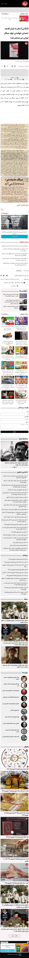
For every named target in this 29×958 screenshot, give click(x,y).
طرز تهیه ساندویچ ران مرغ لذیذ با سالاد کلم (17, 490)
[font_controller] (7, 66)
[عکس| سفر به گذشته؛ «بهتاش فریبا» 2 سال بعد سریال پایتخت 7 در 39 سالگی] (14, 655)
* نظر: (27, 422)
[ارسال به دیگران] (15, 67)
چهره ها (25, 672)
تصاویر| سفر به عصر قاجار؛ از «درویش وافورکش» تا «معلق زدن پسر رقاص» (14, 579)
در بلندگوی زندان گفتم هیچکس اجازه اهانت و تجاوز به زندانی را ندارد (14, 250)
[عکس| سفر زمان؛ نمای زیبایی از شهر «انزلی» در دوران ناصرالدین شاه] (23, 295)
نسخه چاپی (13, 286)
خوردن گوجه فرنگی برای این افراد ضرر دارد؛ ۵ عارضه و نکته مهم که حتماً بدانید (14, 477)
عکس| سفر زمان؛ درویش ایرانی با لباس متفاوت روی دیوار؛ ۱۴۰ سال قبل (15, 505)
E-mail (26, 417)
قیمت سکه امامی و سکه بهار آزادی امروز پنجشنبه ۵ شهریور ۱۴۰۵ (15, 588)
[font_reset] (4, 66)
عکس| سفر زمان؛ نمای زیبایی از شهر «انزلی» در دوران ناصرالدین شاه (11, 295)
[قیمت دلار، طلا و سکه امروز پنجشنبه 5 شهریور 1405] (14, 780)
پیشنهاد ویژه (23, 438)
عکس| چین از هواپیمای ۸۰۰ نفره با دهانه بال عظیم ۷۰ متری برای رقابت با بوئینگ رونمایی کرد (14, 549)
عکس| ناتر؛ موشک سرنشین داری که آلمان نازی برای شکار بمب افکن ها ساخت (13, 520)
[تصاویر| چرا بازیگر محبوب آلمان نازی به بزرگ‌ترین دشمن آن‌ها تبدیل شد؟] (23, 705)
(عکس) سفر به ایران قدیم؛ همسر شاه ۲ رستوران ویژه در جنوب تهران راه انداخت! (14, 259)
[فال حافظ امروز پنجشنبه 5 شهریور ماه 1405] (14, 826)
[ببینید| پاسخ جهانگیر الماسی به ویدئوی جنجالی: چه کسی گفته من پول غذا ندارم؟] (23, 698)
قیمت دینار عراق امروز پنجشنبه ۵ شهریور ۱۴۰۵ (16, 575)
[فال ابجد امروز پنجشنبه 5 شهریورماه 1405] (14, 758)
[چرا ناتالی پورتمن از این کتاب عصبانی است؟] (23, 685)
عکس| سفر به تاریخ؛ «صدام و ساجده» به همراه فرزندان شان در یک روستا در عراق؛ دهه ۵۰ (14, 493)
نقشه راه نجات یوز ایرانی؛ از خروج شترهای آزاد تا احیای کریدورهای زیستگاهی (14, 513)
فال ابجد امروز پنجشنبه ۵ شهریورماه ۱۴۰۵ (17, 559)
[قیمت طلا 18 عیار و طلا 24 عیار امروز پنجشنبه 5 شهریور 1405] (14, 802)
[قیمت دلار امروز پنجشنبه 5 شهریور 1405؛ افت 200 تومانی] (14, 848)
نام (27, 412)
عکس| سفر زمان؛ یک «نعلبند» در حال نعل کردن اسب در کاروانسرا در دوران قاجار (14, 538)
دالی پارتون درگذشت (14, 710)
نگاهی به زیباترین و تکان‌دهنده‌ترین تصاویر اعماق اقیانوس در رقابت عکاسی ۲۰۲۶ (15, 501)
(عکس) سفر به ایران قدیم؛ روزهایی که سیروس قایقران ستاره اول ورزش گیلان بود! (14, 264)
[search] (6, 4)
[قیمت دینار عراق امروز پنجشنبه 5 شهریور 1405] (14, 872)
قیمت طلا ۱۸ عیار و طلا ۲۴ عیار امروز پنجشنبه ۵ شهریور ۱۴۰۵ (14, 566)
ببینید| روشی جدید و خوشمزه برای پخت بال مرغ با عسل (14, 509)
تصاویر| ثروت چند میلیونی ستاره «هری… (10, 690)
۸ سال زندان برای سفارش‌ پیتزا (19, 542)
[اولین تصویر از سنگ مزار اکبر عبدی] (23, 718)
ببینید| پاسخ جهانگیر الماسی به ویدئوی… (10, 697)
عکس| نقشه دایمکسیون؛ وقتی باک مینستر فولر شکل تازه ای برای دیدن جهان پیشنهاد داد (13, 486)
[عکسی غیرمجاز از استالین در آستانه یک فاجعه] (23, 308)
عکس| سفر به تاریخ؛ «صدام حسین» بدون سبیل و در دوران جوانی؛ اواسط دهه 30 (15, 644)
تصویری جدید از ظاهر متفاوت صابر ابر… (10, 723)
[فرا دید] (25, 4)
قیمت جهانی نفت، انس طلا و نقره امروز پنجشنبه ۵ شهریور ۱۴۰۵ (15, 593)
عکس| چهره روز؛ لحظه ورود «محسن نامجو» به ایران (15, 517)
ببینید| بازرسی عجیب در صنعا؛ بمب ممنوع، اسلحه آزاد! (14, 535)
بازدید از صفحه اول (19, 283)
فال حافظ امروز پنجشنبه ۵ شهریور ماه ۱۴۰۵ (17, 570)
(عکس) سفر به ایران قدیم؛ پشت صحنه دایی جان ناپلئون (14, 246)
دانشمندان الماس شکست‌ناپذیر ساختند (18, 545)
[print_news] (12, 67)
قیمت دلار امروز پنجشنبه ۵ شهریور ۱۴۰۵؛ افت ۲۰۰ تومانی (14, 572)
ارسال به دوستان (7, 283)
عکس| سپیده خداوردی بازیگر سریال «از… (10, 736)
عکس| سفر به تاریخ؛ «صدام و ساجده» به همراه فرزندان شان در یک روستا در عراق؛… (11, 301)
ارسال (14, 432)
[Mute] (5, 228)
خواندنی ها (23, 291)
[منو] (2, 4)
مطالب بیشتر (14, 936)
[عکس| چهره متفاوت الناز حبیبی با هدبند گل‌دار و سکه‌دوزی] (23, 731)
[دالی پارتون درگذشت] (23, 712)
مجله (26, 599)
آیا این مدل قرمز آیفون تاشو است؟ (18, 532)
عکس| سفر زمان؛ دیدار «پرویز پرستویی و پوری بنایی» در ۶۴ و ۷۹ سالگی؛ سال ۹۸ (14, 528)
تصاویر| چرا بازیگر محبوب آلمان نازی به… (10, 704)
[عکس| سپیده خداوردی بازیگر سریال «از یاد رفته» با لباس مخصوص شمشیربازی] (23, 738)
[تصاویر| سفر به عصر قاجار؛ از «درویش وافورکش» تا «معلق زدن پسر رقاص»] (14, 610)
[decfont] (2, 66)
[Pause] (3, 228)
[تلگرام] (6, 276)
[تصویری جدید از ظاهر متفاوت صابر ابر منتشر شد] (23, 725)
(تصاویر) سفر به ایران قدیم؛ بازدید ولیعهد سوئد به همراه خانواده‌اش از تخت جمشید (14, 254)
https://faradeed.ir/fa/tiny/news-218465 (10, 279)
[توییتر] (3, 276)
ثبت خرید (14, 237)
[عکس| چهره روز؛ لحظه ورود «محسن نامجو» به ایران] (23, 679)
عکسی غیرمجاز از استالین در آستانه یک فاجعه (17, 463)
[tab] (16, 467)
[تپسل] (2, 213)
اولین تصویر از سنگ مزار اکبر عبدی (12, 717)
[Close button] (28, 942)
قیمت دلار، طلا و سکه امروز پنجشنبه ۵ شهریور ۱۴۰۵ (15, 524)
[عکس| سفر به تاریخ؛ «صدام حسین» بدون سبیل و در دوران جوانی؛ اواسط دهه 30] (14, 632)
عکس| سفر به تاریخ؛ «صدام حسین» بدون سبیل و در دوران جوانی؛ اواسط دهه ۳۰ (14, 584)
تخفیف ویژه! (7, 950)
